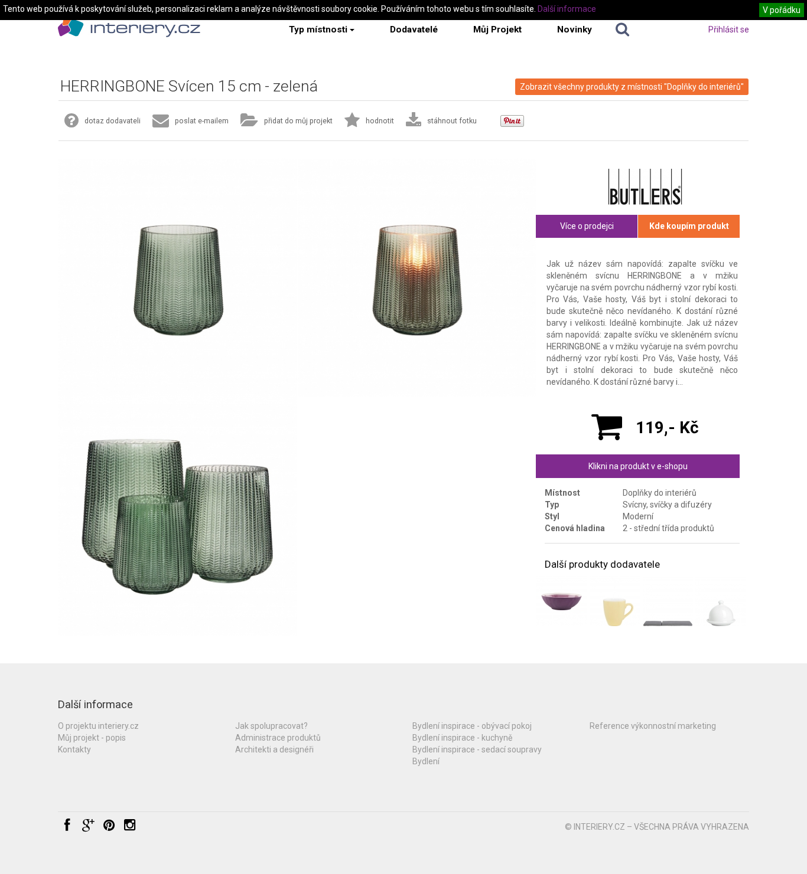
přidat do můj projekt (298, 120)
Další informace (567, 9)
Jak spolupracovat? (271, 726)
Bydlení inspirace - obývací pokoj (472, 726)
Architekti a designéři (274, 749)
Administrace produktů (278, 737)
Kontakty (74, 749)
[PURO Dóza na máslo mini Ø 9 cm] (720, 601)
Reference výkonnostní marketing (653, 726)
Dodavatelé (414, 29)
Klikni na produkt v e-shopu (638, 466)
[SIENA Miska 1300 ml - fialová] (561, 601)
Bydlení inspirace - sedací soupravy (477, 749)
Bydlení (426, 761)
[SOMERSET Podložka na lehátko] (668, 601)
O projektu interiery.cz (98, 726)
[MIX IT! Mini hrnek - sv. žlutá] (615, 601)
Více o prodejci (587, 226)
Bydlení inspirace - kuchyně (462, 737)
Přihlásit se (728, 29)
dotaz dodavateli (112, 120)
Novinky (574, 29)
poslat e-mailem (202, 120)
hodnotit (380, 120)
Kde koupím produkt (689, 226)
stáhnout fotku (452, 120)
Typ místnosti (318, 29)
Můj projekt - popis (92, 737)
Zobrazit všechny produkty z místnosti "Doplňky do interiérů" (632, 86)
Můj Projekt (497, 29)
